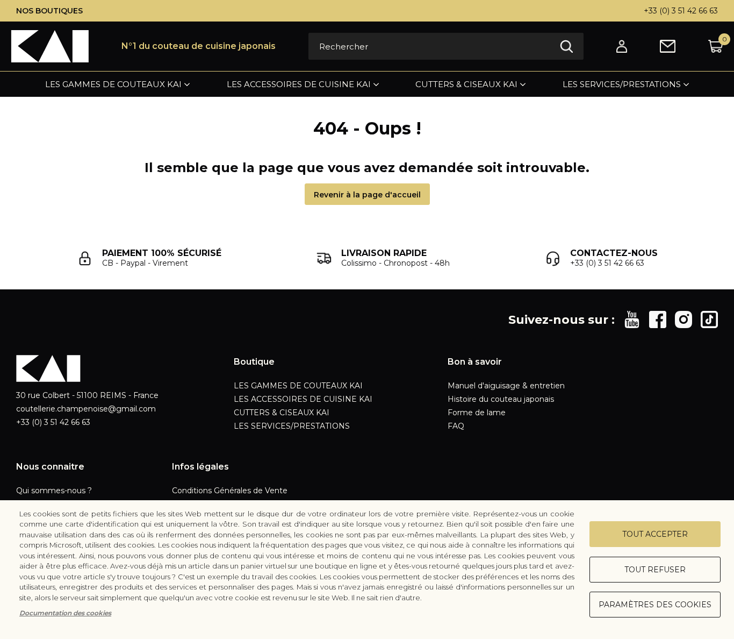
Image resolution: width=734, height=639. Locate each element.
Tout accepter (655, 534)
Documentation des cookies (65, 613)
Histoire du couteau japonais (501, 399)
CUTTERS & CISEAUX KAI (466, 84)
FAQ (456, 426)
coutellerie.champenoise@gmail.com (86, 409)
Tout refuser (655, 569)
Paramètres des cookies (655, 604)
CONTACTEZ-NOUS (614, 253)
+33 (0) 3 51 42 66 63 (681, 11)
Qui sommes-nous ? (54, 490)
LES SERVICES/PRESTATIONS (622, 84)
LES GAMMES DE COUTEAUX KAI (113, 84)
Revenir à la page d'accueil (367, 195)
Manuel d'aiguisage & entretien (506, 385)
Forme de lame (477, 412)
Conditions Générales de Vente (229, 490)
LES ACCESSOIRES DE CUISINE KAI (299, 84)
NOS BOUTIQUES (49, 11)
